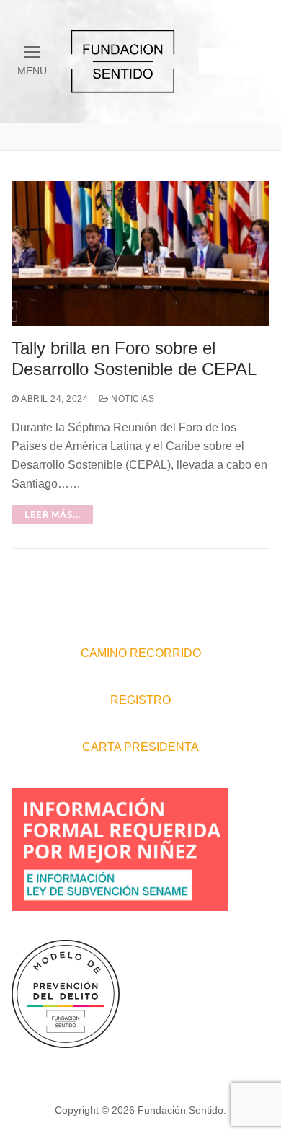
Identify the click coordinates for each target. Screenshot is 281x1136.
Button (231, 60)
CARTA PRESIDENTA (140, 747)
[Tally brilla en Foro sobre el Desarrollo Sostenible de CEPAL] (140, 253)
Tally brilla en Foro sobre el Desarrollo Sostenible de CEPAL (134, 358)
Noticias (131, 399)
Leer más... (52, 514)
